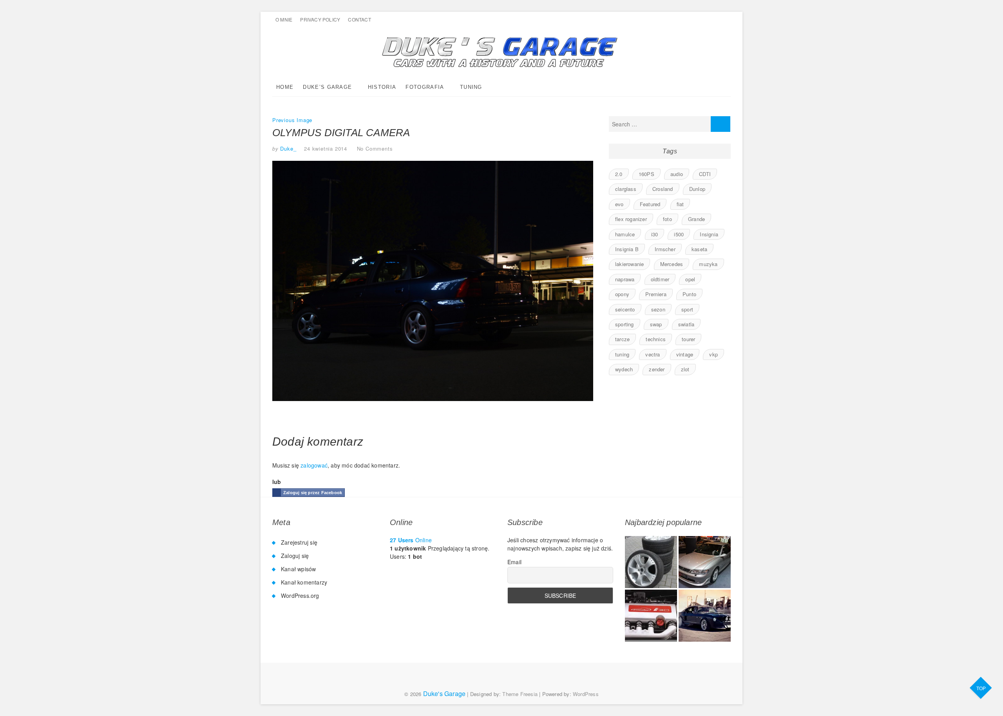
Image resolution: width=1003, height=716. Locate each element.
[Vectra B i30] (651, 616)
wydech (624, 369)
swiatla (686, 324)
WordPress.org (300, 595)
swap (656, 324)
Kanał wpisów (298, 569)
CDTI (705, 174)
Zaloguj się (295, 555)
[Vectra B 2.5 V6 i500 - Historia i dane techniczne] (705, 562)
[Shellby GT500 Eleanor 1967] (705, 616)
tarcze (622, 339)
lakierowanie (629, 264)
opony (622, 294)
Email (514, 562)
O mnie (283, 19)
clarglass (625, 188)
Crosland (662, 188)
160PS (646, 174)
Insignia (709, 234)
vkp (713, 354)
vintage (684, 354)
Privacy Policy (320, 19)
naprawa (624, 279)
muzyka (708, 264)
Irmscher (665, 249)
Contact (359, 19)
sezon (658, 309)
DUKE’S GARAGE (327, 87)
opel (690, 279)
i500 (679, 234)
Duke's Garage (444, 693)
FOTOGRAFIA (425, 87)
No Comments (375, 148)
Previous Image (292, 120)
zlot (685, 369)
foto (667, 219)
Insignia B (627, 249)
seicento (625, 309)
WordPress (586, 694)
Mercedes (671, 264)
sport (687, 309)
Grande (696, 219)
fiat (680, 204)
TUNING (471, 87)
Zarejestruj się (299, 542)
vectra (652, 354)
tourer (688, 339)
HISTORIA (382, 87)
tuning (622, 354)
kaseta (699, 249)
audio (676, 174)
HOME (284, 87)
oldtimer (660, 279)
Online (411, 540)
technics (656, 339)
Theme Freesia (520, 694)
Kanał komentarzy (304, 582)
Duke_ (288, 148)
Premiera (655, 294)
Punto (689, 294)
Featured (650, 204)
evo (619, 204)
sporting (624, 324)
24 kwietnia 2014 (325, 148)
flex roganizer (631, 219)
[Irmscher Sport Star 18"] (651, 562)
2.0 (619, 174)
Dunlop (697, 188)
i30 (654, 234)
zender (656, 369)
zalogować (314, 465)
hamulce (625, 234)
